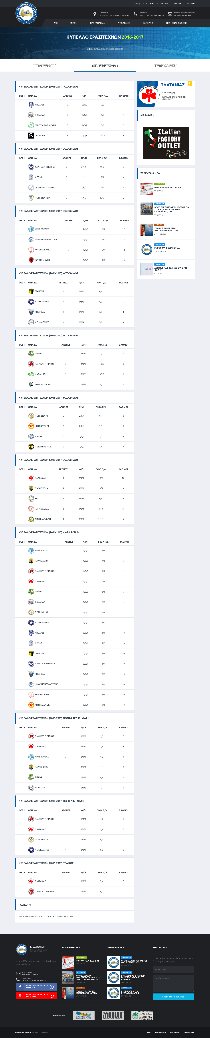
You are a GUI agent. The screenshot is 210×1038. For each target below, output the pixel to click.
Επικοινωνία (189, 1032)
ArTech (28, 1032)
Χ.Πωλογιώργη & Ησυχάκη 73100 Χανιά (114, 15)
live (136, 4)
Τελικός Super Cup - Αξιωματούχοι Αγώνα (166, 229)
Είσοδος (191, 4)
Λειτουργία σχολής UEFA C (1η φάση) (170, 269)
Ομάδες (164, 4)
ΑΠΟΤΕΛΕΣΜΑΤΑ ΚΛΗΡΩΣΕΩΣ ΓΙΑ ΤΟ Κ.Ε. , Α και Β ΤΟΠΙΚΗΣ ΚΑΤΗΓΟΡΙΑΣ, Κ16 (171, 209)
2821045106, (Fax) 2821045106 (152, 15)
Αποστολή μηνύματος (173, 997)
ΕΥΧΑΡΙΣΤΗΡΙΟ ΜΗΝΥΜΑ (167, 248)
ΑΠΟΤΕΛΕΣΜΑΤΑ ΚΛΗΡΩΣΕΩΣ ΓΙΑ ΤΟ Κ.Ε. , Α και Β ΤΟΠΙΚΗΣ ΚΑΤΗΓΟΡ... (88, 978)
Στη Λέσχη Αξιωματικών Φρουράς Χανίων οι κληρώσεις (133, 978)
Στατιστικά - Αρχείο (165, 65)
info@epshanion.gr (182, 15)
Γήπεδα (177, 4)
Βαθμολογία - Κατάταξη (105, 65)
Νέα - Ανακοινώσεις (176, 23)
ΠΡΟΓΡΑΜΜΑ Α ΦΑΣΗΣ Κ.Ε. (168, 187)
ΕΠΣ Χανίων (19, 1032)
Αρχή (56, 23)
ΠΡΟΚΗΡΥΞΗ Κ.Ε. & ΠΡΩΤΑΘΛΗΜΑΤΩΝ (130, 992)
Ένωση (73, 23)
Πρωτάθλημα (97, 23)
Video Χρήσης (160, 1032)
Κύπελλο (148, 23)
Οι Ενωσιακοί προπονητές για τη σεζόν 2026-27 (134, 962)
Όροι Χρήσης (175, 1032)
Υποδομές (124, 23)
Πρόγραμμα (44, 65)
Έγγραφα (150, 4)
